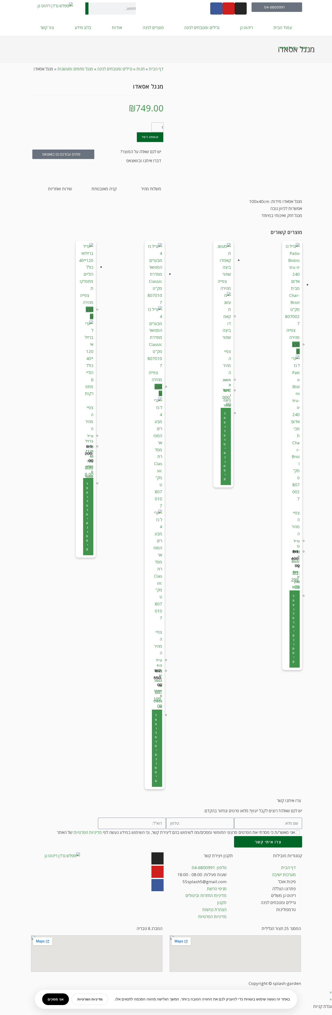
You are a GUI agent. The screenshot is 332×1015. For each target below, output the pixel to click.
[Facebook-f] (216, 8)
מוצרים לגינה (153, 27)
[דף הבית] (313, 47)
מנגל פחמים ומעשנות (75, 69)
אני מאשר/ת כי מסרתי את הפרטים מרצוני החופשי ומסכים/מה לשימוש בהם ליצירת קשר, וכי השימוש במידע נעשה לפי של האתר (176, 832)
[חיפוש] (86, 8)
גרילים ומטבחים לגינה (201, 27)
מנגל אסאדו (287, 47)
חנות (140, 69)
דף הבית (156, 69)
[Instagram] (157, 858)
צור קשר (47, 27)
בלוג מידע (83, 27)
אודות (117, 27)
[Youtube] (157, 872)
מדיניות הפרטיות (87, 832)
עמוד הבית (282, 27)
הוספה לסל (150, 137)
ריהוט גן (246, 27)
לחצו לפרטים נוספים (293, 629)
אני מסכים (56, 999)
